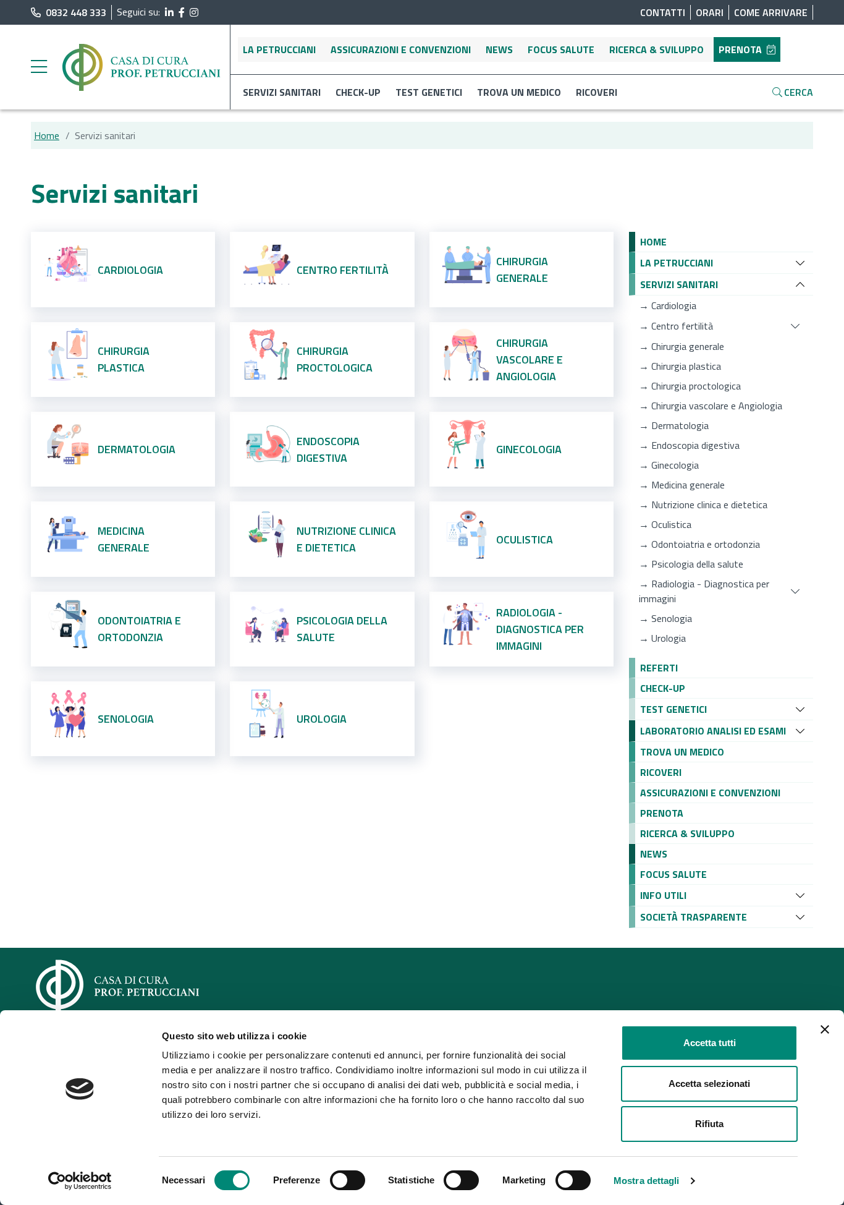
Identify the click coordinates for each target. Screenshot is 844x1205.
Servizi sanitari (282, 92)
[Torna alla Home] (142, 66)
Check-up (358, 92)
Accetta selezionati (709, 1083)
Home (46, 135)
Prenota (740, 49)
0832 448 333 (76, 12)
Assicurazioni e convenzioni (401, 49)
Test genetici (428, 92)
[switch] (347, 1180)
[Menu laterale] (39, 67)
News (499, 49)
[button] (653, 241)
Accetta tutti (709, 1042)
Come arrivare (771, 12)
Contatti (662, 12)
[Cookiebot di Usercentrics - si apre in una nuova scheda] (80, 1181)
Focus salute (561, 49)
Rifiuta (709, 1123)
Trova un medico (519, 92)
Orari (710, 12)
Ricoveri (596, 92)
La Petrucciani (279, 49)
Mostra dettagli (647, 1180)
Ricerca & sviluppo (656, 49)
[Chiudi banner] (825, 1029)
